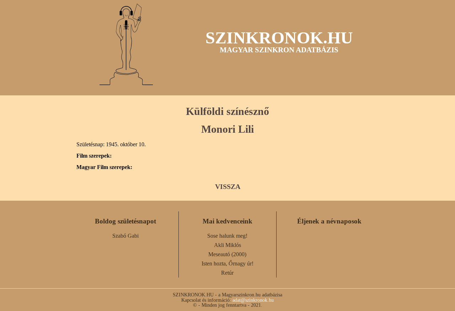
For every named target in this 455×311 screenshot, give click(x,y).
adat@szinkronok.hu (253, 300)
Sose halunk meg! (227, 236)
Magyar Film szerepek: (104, 167)
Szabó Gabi (125, 236)
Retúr (227, 273)
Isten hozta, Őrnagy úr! (227, 263)
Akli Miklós (227, 245)
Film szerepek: (94, 156)
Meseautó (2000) (227, 254)
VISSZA (227, 186)
